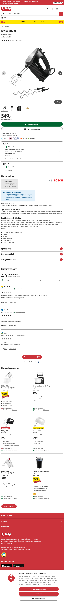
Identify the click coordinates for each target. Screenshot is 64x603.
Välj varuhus (7, 18)
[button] (3, 554)
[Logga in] (48, 9)
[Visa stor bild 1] (32, 73)
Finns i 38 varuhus (10, 410)
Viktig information (8, 259)
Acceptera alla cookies (39, 589)
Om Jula (4, 521)
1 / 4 (57, 102)
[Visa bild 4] (26, 108)
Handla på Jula (6, 516)
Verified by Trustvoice (30, 362)
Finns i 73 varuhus (41, 410)
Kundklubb (5, 526)
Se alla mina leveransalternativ (13, 158)
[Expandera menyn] (62, 9)
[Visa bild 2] (12, 108)
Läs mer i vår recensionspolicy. (52, 280)
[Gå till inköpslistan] (52, 9)
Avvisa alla (38, 594)
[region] (32, 586)
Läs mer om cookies (31, 584)
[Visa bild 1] (4, 108)
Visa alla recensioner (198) (32, 357)
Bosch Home (5, 34)
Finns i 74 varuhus (10, 498)
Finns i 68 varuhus (41, 498)
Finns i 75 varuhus (41, 450)
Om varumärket (7, 254)
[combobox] (32, 14)
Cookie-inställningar (38, 598)
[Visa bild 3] (19, 108)
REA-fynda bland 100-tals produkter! (33, 22)
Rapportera (12, 302)
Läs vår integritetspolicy (44, 584)
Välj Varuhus (8, 170)
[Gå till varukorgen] (57, 9)
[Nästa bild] (60, 73)
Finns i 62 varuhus (10, 450)
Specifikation (6, 248)
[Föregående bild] (4, 73)
